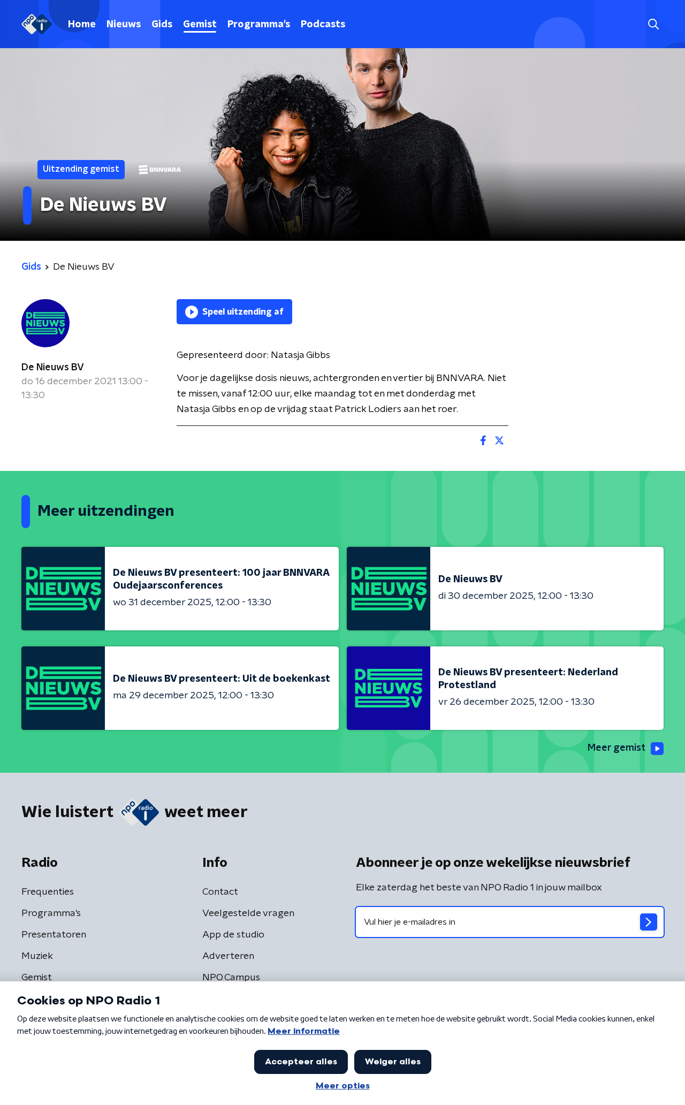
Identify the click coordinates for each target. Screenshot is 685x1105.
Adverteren (228, 956)
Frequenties (47, 892)
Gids (161, 24)
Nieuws (123, 24)
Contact (220, 892)
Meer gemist (616, 748)
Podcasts (323, 24)
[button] (653, 24)
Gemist (200, 24)
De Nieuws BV (52, 367)
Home (82, 24)
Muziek (37, 956)
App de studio (233, 935)
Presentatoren (53, 935)
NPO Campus (231, 977)
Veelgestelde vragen (248, 913)
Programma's (258, 24)
